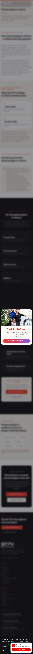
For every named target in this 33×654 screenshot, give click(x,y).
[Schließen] (29, 311)
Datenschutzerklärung (8, 646)
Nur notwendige (7, 650)
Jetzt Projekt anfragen (15, 340)
